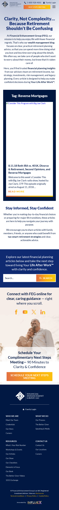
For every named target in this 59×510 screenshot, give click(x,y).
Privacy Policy (32, 496)
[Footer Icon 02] (25, 312)
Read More (16, 191)
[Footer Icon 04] (42, 312)
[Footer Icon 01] (16, 312)
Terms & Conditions (17, 496)
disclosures (40, 493)
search (47, 278)
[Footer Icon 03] (34, 312)
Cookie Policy (44, 496)
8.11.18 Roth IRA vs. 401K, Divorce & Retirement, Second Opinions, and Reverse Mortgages (29, 169)
